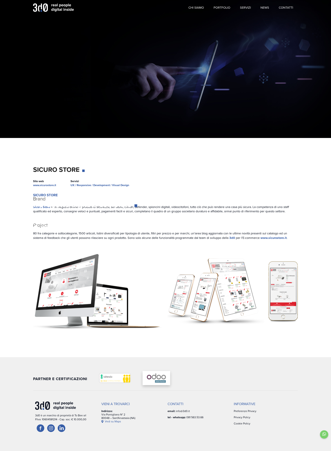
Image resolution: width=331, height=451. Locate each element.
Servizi (245, 7)
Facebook (314, 208)
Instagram (314, 228)
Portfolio (222, 7)
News (264, 7)
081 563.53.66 (194, 417)
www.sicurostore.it (44, 185)
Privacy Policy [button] (242, 417)
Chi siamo (196, 7)
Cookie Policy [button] (242, 423)
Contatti (286, 7)
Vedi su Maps (113, 421)
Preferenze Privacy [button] (245, 411)
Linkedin (314, 247)
